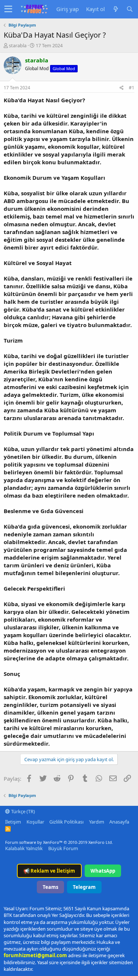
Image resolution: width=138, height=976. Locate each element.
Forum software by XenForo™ (59, 842)
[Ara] (130, 9)
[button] (8, 9)
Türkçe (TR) (22, 811)
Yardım (96, 821)
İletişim (13, 821)
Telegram (84, 887)
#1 (131, 88)
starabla (17, 45)
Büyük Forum (63, 848)
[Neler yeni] (116, 9)
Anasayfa (119, 821)
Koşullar (35, 821)
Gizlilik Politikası (66, 821)
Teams (50, 887)
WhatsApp (103, 870)
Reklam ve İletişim (49, 870)
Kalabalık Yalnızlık (24, 848)
